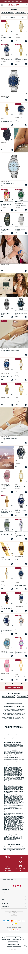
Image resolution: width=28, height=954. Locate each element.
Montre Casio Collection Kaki (6, 534)
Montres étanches (10, 714)
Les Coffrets (22, 718)
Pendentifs (23, 717)
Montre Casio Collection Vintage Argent (9, 438)
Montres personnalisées (19, 711)
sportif (16, 751)
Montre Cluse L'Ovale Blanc (6, 37)
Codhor (17, 824)
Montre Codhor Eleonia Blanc (21, 59)
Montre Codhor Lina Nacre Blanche (6, 584)
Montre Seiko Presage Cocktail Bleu (21, 314)
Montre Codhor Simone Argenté (19, 375)
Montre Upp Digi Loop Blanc (20, 631)
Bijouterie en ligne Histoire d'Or (12, 703)
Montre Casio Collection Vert (20, 205)
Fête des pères (17, 717)
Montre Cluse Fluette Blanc (20, 486)
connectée (13, 734)
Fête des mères (16, 718)
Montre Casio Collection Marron (20, 559)
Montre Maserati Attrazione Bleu (6, 631)
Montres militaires (17, 715)
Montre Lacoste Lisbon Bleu (20, 585)
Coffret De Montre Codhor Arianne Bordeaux (6, 560)
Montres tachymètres (15, 710)
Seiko (5, 773)
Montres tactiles (7, 710)
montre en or (14, 750)
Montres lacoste (17, 848)
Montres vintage (11, 711)
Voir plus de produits (14, 687)
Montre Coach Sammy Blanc (20, 676)
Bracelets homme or (11, 849)
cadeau (17, 799)
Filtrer (6, 17)
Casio (5, 772)
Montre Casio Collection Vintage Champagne (10, 350)
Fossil (14, 772)
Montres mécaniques (17, 713)
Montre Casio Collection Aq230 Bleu (20, 608)
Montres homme (10, 848)
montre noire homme (12, 807)
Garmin (8, 772)
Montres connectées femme (9, 846)
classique (10, 751)
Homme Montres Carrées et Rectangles (17, 709)
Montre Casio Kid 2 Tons (6, 675)
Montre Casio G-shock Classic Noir (7, 144)
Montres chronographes (7, 713)
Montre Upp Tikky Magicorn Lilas (20, 653)
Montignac (17, 772)
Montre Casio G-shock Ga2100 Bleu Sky (7, 653)
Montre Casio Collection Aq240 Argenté (20, 230)
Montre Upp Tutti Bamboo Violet (20, 536)
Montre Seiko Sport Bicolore (20, 461)
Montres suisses (6, 709)
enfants (15, 738)
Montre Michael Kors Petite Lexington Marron (6, 512)
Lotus (20, 772)
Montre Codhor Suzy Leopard (6, 121)
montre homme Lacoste (16, 816)
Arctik (20, 824)
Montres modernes (10, 717)
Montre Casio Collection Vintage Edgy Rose (5, 486)
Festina (11, 772)
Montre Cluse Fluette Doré (20, 35)
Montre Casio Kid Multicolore (6, 266)
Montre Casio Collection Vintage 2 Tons (5, 399)
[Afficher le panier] (26, 5)
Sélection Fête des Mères (8, 715)
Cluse (8, 773)
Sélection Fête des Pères (19, 714)
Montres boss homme (20, 849)
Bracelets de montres (8, 718)
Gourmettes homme (14, 850)
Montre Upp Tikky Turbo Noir (6, 608)
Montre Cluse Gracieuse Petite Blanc (21, 399)
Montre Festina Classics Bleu (6, 59)
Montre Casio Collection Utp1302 (7, 97)
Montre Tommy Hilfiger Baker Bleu (21, 120)
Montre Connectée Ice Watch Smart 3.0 (6, 205)
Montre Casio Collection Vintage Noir (5, 230)
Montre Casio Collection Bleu (6, 376)
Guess (14, 773)
